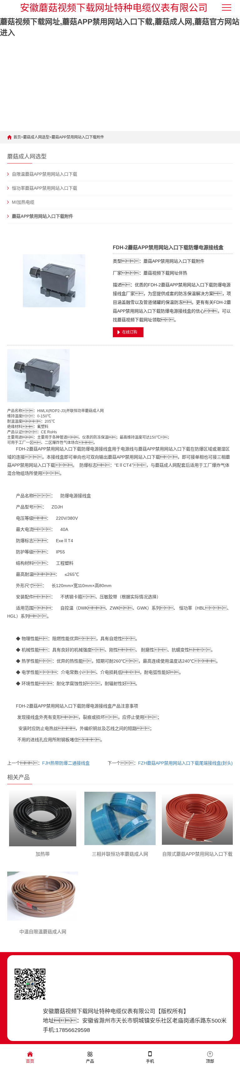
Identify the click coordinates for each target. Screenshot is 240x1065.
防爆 (85, 448)
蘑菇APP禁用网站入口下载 (55, 448)
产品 (90, 1061)
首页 (17, 137)
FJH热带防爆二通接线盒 (66, 763)
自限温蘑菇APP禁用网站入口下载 (44, 174)
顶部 (210, 1061)
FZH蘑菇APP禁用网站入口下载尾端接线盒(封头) (185, 763)
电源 (94, 448)
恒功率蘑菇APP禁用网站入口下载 (44, 188)
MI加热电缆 (23, 202)
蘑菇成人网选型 (36, 137)
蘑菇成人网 (94, 411)
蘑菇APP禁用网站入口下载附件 (78, 137)
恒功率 (79, 411)
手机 (150, 1061)
